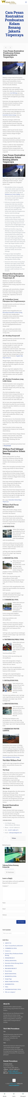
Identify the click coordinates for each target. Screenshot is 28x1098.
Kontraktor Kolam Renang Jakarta (14, 963)
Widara (14, 838)
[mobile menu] (26, 2)
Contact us (8, 951)
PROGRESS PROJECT (11, 968)
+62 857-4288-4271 (14, 827)
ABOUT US (8, 943)
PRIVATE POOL (9, 966)
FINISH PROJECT (10, 958)
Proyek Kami (8, 971)
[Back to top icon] (14, 1080)
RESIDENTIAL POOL (11, 976)
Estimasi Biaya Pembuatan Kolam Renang (14, 954)
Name (4, 902)
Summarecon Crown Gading (12, 194)
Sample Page (8, 979)
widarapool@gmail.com (15, 832)
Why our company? (10, 992)
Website (4, 915)
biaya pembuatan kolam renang (11, 757)
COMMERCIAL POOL (11, 948)
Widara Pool (13, 1083)
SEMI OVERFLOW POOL (12, 981)
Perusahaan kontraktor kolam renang (12, 312)
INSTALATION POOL (11, 960)
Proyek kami (7, 445)
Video (6, 987)
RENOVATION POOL (10, 973)
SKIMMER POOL (9, 984)
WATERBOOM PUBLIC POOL (13, 989)
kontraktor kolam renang (9, 115)
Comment (5, 886)
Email (4, 909)
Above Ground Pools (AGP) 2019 (14, 945)
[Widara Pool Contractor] (9, 2)
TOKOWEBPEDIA (14, 1085)
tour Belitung (13, 93)
